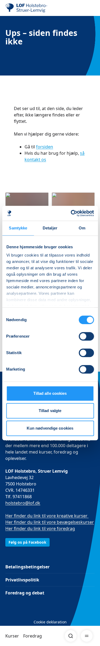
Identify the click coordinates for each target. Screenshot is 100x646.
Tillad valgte (50, 410)
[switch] (86, 336)
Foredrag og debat (24, 593)
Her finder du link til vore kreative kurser (47, 516)
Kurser (12, 636)
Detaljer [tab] (50, 228)
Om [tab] (82, 228)
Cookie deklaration (50, 621)
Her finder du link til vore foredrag (40, 528)
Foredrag (32, 636)
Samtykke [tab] (18, 228)
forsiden (44, 147)
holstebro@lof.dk (22, 503)
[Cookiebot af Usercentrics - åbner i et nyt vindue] (71, 213)
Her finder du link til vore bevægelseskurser (49, 522)
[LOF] (32, 8)
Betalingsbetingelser (27, 567)
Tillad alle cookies (50, 393)
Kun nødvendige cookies (50, 428)
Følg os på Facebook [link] (27, 542)
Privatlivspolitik (22, 580)
